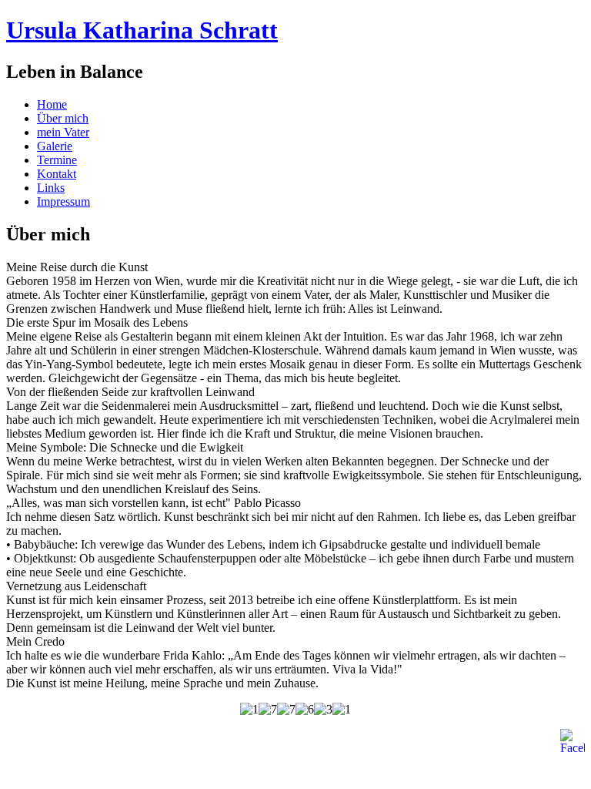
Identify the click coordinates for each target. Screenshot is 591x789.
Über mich (62, 118)
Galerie (54, 146)
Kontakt (56, 173)
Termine (57, 159)
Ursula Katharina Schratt (142, 30)
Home (52, 104)
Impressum (63, 201)
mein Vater (63, 132)
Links (51, 187)
